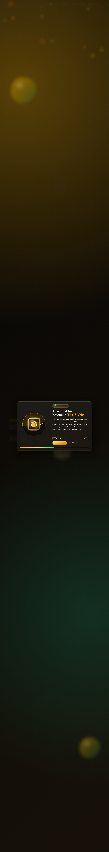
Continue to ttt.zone (59, 443)
